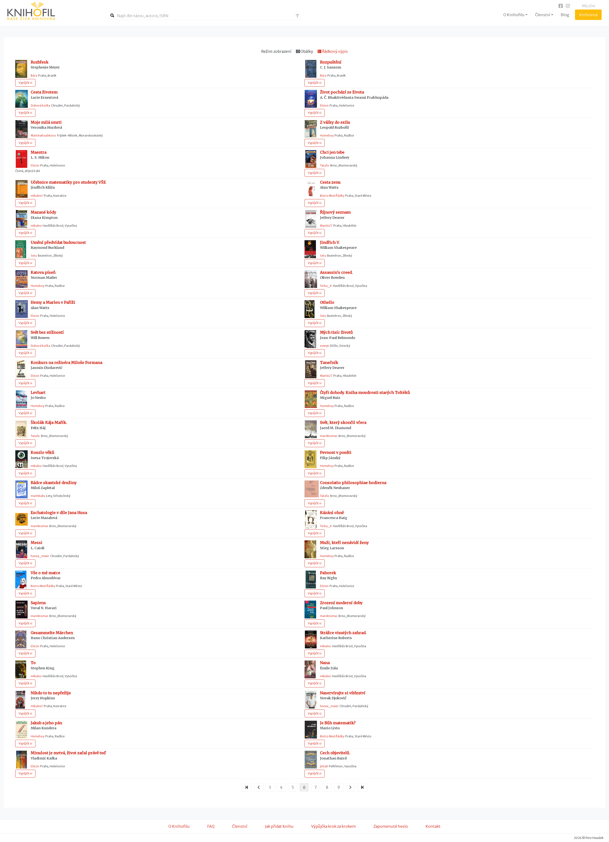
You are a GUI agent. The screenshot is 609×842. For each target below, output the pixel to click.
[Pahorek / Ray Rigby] (310, 579)
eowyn (324, 346)
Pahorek (328, 573)
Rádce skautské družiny (54, 482)
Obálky (306, 51)
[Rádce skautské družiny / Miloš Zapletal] (21, 489)
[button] (297, 16)
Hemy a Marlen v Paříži (53, 302)
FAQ (211, 826)
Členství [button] (542, 14)
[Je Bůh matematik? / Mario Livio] (310, 729)
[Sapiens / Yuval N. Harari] (21, 609)
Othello (327, 302)
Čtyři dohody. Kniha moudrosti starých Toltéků (365, 392)
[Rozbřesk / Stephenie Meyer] (21, 68)
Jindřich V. (330, 242)
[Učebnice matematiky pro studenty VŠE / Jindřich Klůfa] (21, 188)
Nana (325, 663)
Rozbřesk (40, 62)
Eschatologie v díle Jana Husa (59, 512)
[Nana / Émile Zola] (310, 669)
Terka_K (326, 286)
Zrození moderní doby (341, 603)
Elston (324, 105)
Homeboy (327, 135)
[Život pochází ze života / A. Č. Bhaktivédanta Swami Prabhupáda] (310, 98)
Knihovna (590, 14)
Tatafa (324, 165)
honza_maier (40, 556)
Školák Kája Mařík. (49, 422)
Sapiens (38, 603)
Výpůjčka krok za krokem (333, 826)
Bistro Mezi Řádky (332, 195)
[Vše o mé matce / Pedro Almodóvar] (20, 579)
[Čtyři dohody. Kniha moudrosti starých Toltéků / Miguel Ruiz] (310, 399)
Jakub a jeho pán (46, 723)
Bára (34, 75)
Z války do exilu (335, 122)
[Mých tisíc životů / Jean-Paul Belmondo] (310, 338)
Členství (239, 826)
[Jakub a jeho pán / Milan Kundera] (21, 729)
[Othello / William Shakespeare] (309, 308)
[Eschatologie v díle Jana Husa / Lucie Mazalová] (21, 519)
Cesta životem (44, 92)
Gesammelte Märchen (52, 633)
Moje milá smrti (46, 122)
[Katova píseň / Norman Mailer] (21, 278)
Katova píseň (43, 272)
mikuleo (36, 225)
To (33, 663)
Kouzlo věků (42, 452)
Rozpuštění (330, 62)
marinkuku (38, 496)
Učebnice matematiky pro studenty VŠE (68, 182)
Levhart (38, 392)
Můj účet (588, 6)
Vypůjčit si (25, 82)
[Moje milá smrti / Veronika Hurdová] (21, 128)
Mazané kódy (43, 212)
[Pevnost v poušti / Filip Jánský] (310, 458)
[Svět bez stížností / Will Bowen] (21, 338)
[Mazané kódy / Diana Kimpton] (21, 218)
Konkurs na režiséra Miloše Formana (66, 362)
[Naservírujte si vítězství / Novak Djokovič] (310, 699)
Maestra (38, 152)
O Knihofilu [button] (514, 14)
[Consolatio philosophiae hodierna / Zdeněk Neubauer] (311, 488)
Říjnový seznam (335, 212)
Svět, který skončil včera (343, 422)
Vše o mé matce (45, 573)
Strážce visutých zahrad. (343, 633)
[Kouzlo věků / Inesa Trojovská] (21, 458)
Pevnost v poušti (335, 452)
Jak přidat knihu (279, 826)
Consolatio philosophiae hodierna (353, 482)
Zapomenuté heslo (390, 826)
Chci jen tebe (332, 152)
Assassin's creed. (336, 272)
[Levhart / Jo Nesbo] (21, 399)
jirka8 (324, 766)
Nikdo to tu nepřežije (51, 693)
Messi (36, 542)
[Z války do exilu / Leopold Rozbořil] (310, 128)
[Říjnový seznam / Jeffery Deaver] (310, 218)
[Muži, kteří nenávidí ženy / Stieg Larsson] (310, 549)
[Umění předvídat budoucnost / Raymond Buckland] (20, 248)
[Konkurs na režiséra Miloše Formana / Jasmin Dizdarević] (21, 369)
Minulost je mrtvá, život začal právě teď (68, 753)
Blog (565, 14)
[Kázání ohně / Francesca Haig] (310, 519)
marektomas (329, 436)
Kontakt (433, 826)
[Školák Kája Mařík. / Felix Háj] (21, 428)
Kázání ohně (332, 512)
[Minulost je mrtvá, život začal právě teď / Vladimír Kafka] (21, 759)
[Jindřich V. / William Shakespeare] (310, 248)
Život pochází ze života (342, 92)
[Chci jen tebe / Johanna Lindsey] (310, 158)
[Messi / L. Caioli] (21, 549)
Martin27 (326, 225)
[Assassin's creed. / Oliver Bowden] (310, 278)
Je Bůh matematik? (338, 723)
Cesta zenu (330, 182)
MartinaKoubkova (43, 135)
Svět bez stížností (47, 332)
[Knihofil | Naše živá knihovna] (53, 11)
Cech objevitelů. (335, 753)
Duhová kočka (40, 105)
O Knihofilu (179, 826)
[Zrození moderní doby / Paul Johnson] (310, 609)
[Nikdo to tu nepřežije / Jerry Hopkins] (20, 699)
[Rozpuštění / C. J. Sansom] (310, 68)
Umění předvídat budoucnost (58, 242)
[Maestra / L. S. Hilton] (21, 158)
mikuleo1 (37, 195)
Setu (34, 255)
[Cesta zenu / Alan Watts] (310, 188)
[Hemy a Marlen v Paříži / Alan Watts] (21, 308)
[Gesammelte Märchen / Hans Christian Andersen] (20, 639)
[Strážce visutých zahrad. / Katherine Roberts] (310, 639)
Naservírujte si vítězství (342, 693)
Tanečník (329, 362)
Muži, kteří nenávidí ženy (344, 542)
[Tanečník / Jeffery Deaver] (310, 369)
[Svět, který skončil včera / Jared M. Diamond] (310, 428)
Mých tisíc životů (336, 332)
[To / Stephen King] (20, 669)
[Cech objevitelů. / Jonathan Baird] (310, 759)
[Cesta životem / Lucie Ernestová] (21, 98)
